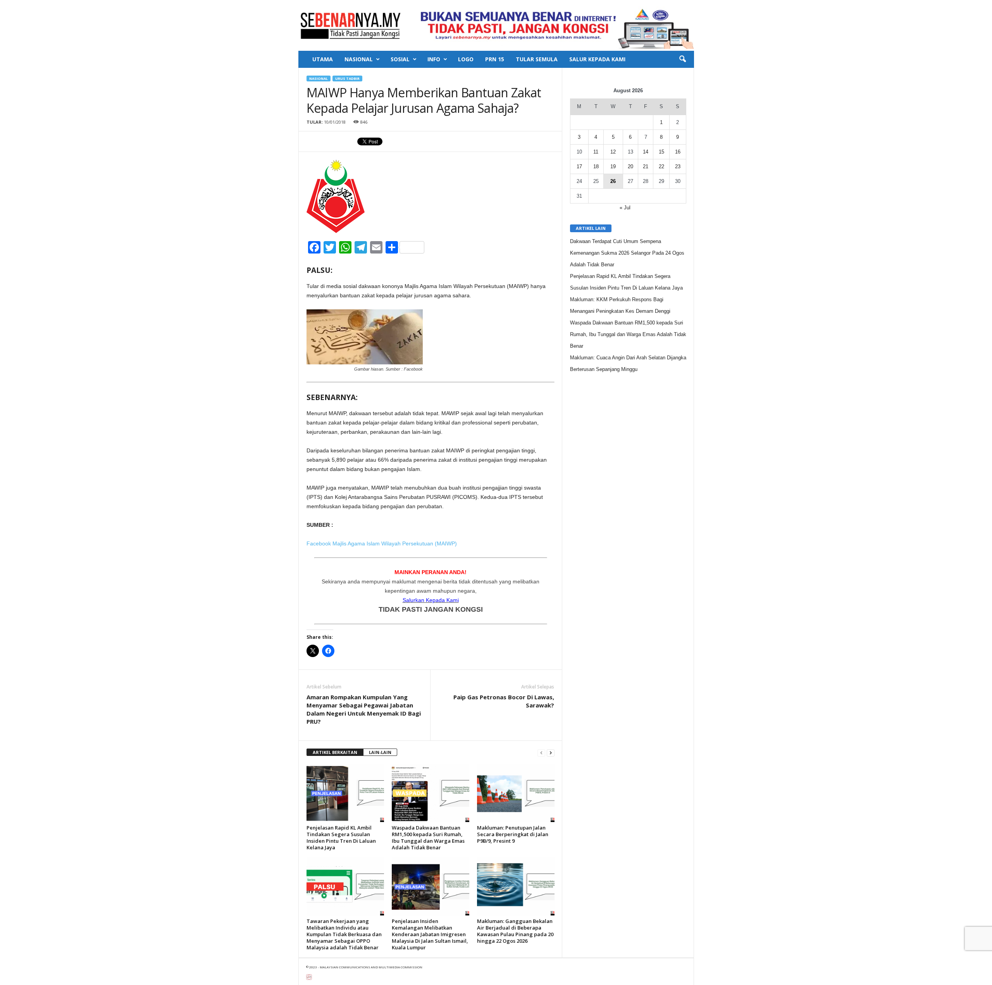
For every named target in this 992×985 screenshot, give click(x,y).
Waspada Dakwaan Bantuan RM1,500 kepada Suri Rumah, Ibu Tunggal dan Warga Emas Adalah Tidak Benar (428, 837)
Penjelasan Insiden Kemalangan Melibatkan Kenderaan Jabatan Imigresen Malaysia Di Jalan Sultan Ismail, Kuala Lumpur (430, 934)
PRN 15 (494, 59)
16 (677, 152)
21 (645, 166)
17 (579, 166)
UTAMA (322, 59)
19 (613, 166)
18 (596, 166)
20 (630, 166)
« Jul (625, 207)
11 (595, 152)
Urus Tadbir (347, 78)
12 (613, 152)
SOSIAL (400, 59)
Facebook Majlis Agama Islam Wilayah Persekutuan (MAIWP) (382, 543)
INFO (433, 59)
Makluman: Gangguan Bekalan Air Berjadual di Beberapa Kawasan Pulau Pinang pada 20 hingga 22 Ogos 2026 (515, 931)
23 (677, 166)
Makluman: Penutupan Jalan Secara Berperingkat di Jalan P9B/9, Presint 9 (512, 834)
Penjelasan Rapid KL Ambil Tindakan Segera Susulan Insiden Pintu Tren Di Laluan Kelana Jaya (341, 837)
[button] (682, 59)
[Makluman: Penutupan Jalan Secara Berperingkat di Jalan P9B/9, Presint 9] (516, 793)
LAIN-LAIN (380, 752)
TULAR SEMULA (537, 59)
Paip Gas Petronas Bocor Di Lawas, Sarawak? (503, 701)
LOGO (466, 59)
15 (661, 152)
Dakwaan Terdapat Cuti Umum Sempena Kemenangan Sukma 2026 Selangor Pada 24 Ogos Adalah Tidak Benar (627, 252)
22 (661, 166)
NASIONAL (358, 59)
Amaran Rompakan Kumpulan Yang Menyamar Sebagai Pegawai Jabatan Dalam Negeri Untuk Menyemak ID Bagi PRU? (364, 709)
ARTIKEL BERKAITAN (335, 752)
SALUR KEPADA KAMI (597, 59)
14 (645, 152)
